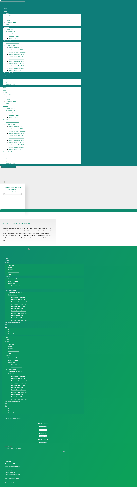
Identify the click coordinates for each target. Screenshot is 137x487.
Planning (8, 20)
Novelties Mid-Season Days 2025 (17, 52)
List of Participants (10, 31)
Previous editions (10, 33)
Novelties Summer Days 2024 (16, 59)
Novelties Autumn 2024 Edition (16, 56)
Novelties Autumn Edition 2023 (16, 63)
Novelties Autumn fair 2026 (12, 43)
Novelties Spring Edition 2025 (16, 54)
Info (5, 75)
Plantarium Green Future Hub (11, 72)
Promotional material (11, 22)
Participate (8, 15)
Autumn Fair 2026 (10, 29)
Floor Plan (6, 27)
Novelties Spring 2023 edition (16, 68)
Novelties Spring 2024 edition (16, 61)
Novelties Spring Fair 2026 (15, 47)
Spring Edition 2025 (14, 36)
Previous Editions (10, 45)
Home (5, 8)
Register (8, 17)
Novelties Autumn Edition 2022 (16, 70)
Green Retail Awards (9, 40)
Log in (7, 24)
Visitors (5, 11)
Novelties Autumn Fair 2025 (16, 50)
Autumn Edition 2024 (14, 38)
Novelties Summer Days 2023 (16, 66)
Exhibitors (6, 13)
